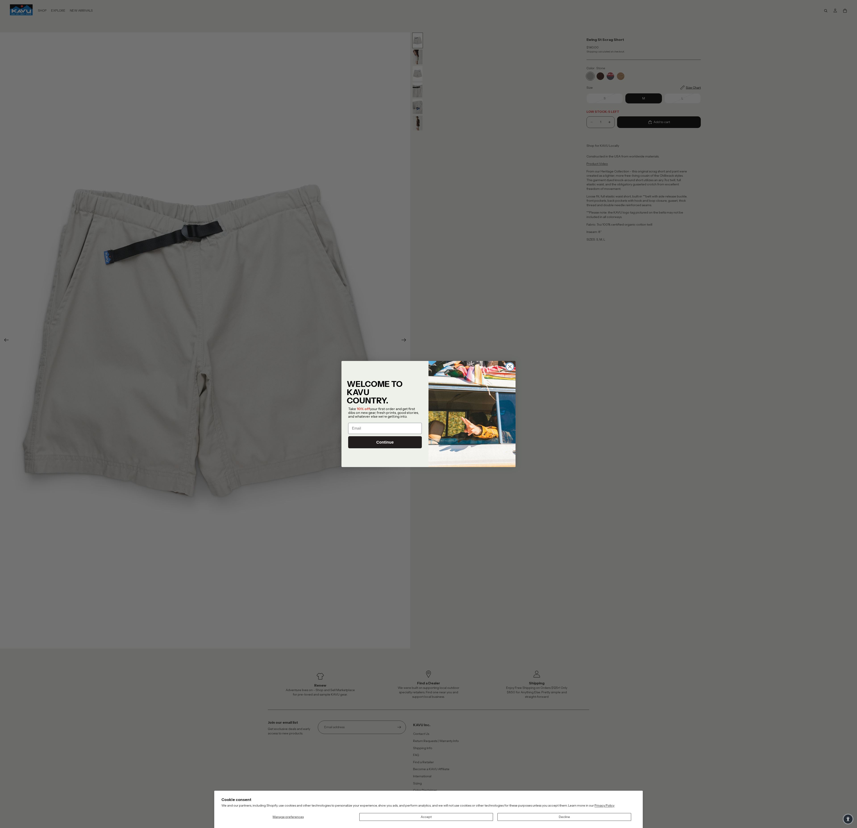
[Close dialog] (510, 367)
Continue (385, 442)
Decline (564, 817)
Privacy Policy (604, 805)
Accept (426, 817)
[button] (848, 819)
